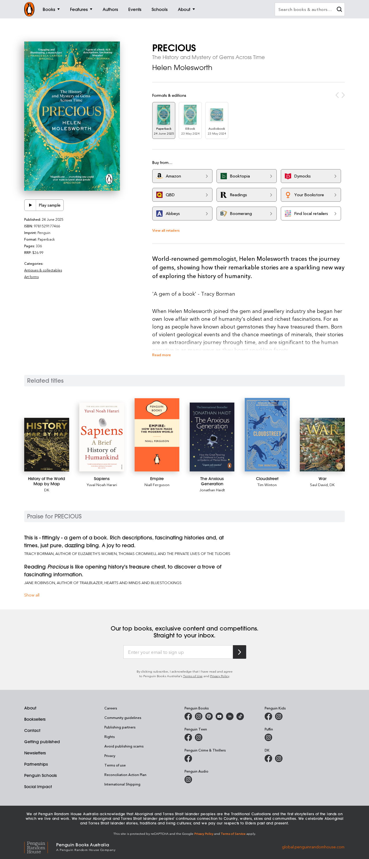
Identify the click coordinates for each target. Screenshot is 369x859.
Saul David (319, 484)
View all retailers (166, 230)
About (30, 708)
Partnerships (36, 764)
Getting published (42, 741)
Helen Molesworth (182, 67)
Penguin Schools (40, 775)
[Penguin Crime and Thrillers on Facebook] (188, 758)
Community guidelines (122, 717)
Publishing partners (119, 727)
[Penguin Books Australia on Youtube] (219, 716)
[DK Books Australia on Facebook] (268, 758)
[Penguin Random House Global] (40, 846)
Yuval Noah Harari (102, 484)
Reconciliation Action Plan (125, 774)
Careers (110, 708)
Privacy (109, 755)
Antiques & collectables (43, 270)
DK (46, 489)
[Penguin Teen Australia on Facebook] (188, 737)
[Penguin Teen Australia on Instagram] (198, 737)
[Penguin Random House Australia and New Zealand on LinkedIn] (230, 716)
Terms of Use (193, 675)
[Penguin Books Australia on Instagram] (198, 716)
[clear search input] (339, 10)
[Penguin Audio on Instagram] (188, 779)
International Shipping (122, 784)
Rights (109, 736)
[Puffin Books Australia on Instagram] (268, 737)
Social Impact (38, 786)
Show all (31, 595)
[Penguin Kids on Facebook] (268, 716)
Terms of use (115, 765)
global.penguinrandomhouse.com (313, 846)
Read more (161, 354)
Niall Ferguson (157, 484)
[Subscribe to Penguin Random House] (239, 652)
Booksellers (35, 719)
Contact (32, 730)
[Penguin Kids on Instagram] (279, 716)
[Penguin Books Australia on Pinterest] (209, 716)
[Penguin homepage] (29, 9)
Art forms (31, 276)
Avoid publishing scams (124, 746)
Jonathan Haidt (212, 489)
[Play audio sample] (30, 205)
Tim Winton (267, 484)
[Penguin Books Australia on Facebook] (188, 716)
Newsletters (35, 753)
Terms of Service (233, 833)
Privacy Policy (219, 675)
